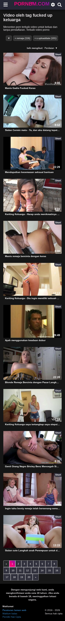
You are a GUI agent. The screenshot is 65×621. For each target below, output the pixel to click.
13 (35, 570)
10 (13, 570)
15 (49, 570)
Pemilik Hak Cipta (11, 616)
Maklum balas (9, 613)
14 (42, 570)
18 (14, 577)
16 (57, 570)
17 (7, 577)
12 (27, 570)
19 (21, 577)
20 (29, 577)
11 (20, 570)
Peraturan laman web (14, 610)
